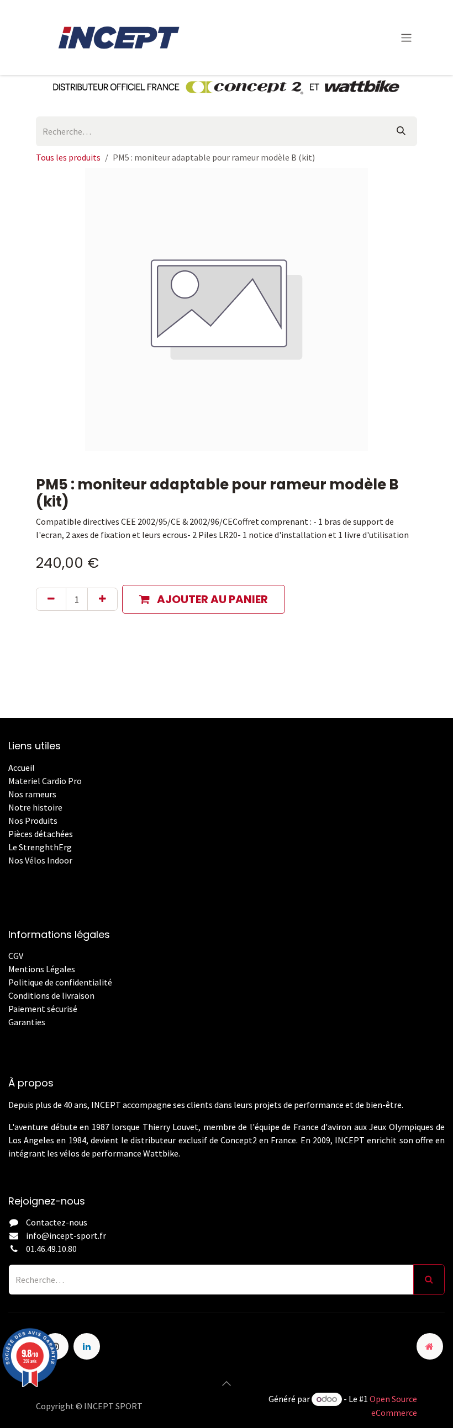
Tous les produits (68, 157)
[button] (203, 599)
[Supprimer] (51, 599)
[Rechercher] (401, 131)
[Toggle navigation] (406, 37)
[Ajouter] (102, 599)
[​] (9, 1035)
